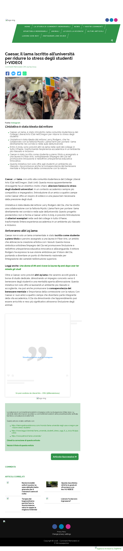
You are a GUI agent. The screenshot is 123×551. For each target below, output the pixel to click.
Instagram (15, 123)
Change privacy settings (61, 534)
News (77, 26)
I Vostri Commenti (93, 26)
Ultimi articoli (95, 31)
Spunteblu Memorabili (35, 31)
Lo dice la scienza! (73, 31)
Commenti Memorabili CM (15, 67)
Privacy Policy (61, 532)
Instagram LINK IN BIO (54, 36)
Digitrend (113, 549)
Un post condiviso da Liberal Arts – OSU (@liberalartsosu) (38, 393)
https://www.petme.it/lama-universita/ (26, 436)
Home (28, 26)
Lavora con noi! (31, 36)
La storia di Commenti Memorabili (52, 26)
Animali (55, 31)
